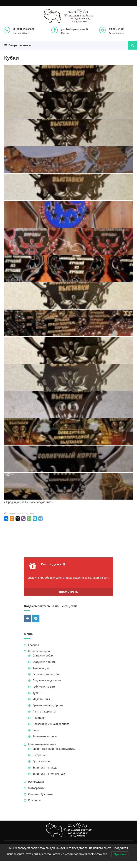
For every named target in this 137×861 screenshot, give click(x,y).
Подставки (39, 717)
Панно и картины (44, 711)
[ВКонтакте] (6, 518)
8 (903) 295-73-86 (23, 29)
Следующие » (44, 502)
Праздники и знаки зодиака (50, 724)
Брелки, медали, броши (48, 705)
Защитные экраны (44, 736)
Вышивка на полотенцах (48, 773)
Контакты (34, 800)
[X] (18, 518)
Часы (35, 730)
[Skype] (35, 518)
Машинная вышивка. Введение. (53, 748)
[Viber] (23, 518)
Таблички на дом (43, 686)
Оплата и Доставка (40, 794)
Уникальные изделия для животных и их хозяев (68, 16)
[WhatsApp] (29, 518)
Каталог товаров (39, 651)
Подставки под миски (46, 680)
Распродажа (36, 781)
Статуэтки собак (42, 655)
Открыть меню (19, 45)
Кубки (36, 693)
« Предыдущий (14, 502)
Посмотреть (68, 592)
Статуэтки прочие (43, 661)
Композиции (40, 668)
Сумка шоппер (41, 761)
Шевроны (38, 755)
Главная (33, 645)
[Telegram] (40, 518)
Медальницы (41, 699)
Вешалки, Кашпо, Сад (46, 674)
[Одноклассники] (12, 518)
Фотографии (36, 788)
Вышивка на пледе (44, 767)
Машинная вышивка (42, 744)
